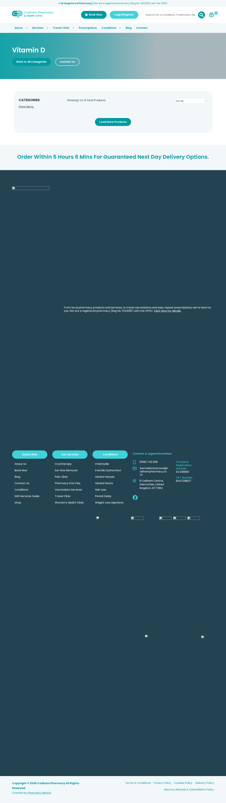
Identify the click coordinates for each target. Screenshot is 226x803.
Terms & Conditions (138, 783)
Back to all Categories (31, 62)
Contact (142, 28)
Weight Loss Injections (109, 502)
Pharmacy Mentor (39, 793)
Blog (129, 28)
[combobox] (190, 101)
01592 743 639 (148, 462)
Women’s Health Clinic (69, 502)
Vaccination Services (68, 490)
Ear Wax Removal (66, 470)
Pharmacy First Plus (67, 483)
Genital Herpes (104, 477)
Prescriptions (88, 28)
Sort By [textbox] (180, 101)
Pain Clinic (61, 477)
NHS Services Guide (27, 496)
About (18, 28)
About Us (20, 464)
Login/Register (124, 15)
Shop (18, 502)
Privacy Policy (162, 783)
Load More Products (113, 122)
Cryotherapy (63, 464)
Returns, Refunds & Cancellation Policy (189, 789)
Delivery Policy (204, 783)
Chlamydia (102, 464)
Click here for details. (167, 311)
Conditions (108, 28)
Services (38, 28)
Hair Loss (100, 490)
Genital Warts (104, 483)
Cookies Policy (183, 783)
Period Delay (103, 496)
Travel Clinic (61, 28)
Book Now (95, 15)
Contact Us (67, 62)
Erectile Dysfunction (108, 470)
